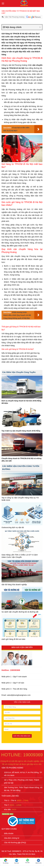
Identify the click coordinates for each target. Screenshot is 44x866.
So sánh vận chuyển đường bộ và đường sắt (20, 612)
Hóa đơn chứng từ (11, 838)
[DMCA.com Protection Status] (8, 814)
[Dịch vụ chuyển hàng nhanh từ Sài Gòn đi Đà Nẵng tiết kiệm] (22, 387)
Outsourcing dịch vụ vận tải (13, 527)
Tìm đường (5, 863)
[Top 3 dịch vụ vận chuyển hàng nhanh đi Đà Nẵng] (22, 417)
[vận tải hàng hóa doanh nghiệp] (22, 570)
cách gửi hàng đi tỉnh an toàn (13, 639)
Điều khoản (8, 833)
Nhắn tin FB (38, 863)
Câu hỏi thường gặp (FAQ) (15, 842)
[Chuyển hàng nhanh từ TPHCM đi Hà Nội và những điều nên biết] (22, 444)
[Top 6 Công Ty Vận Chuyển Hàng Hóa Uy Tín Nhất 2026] (22, 484)
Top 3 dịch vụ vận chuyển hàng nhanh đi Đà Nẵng (21, 431)
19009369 (15, 670)
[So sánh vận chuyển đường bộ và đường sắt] (22, 598)
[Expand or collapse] (40, 27)
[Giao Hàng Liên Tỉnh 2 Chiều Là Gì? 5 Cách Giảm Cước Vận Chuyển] (22, 541)
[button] (3, 3)
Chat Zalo (16, 863)
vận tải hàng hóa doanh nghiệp (14, 584)
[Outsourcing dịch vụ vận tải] (22, 513)
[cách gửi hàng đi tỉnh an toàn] (22, 625)
